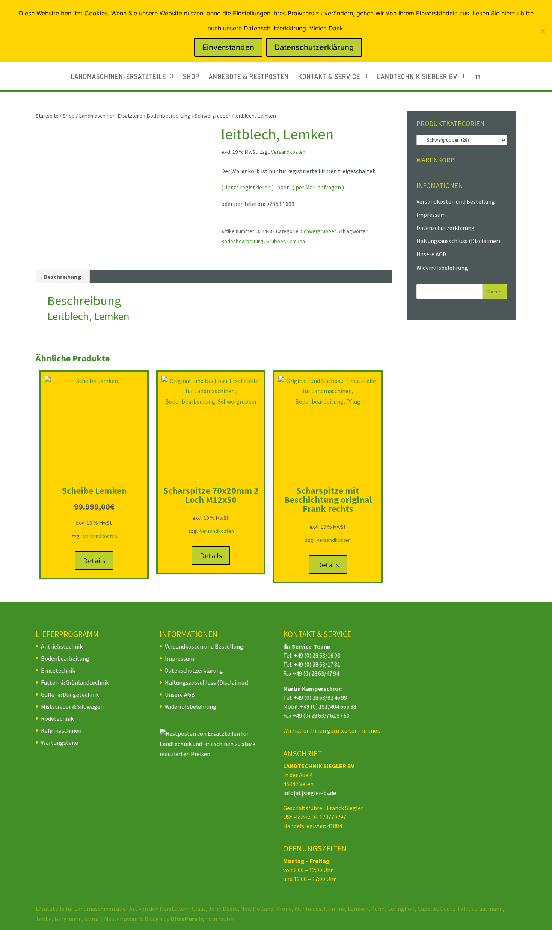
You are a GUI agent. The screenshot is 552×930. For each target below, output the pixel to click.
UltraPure (184, 918)
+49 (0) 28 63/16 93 (317, 655)
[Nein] (542, 31)
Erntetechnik (58, 670)
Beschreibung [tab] (62, 276)
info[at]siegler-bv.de (309, 793)
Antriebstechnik (62, 646)
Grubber (275, 241)
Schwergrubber (213, 115)
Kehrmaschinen (61, 730)
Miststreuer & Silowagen (72, 706)
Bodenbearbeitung (168, 115)
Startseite (47, 115)
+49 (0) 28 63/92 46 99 (320, 697)
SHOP (191, 77)
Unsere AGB (431, 254)
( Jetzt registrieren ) (247, 187)
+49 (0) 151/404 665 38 (328, 706)
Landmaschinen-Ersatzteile (110, 115)
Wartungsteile (59, 742)
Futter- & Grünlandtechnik (75, 682)
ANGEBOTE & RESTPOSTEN (249, 77)
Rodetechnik (57, 718)
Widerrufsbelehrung (442, 267)
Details (94, 560)
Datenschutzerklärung (445, 227)
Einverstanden (228, 47)
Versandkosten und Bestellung (455, 201)
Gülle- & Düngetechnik (70, 694)
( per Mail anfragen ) (318, 187)
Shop (69, 115)
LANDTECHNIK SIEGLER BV (417, 77)
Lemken (296, 241)
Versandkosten (288, 151)
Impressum (431, 214)
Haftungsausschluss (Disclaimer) (458, 241)
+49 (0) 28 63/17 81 (317, 664)
